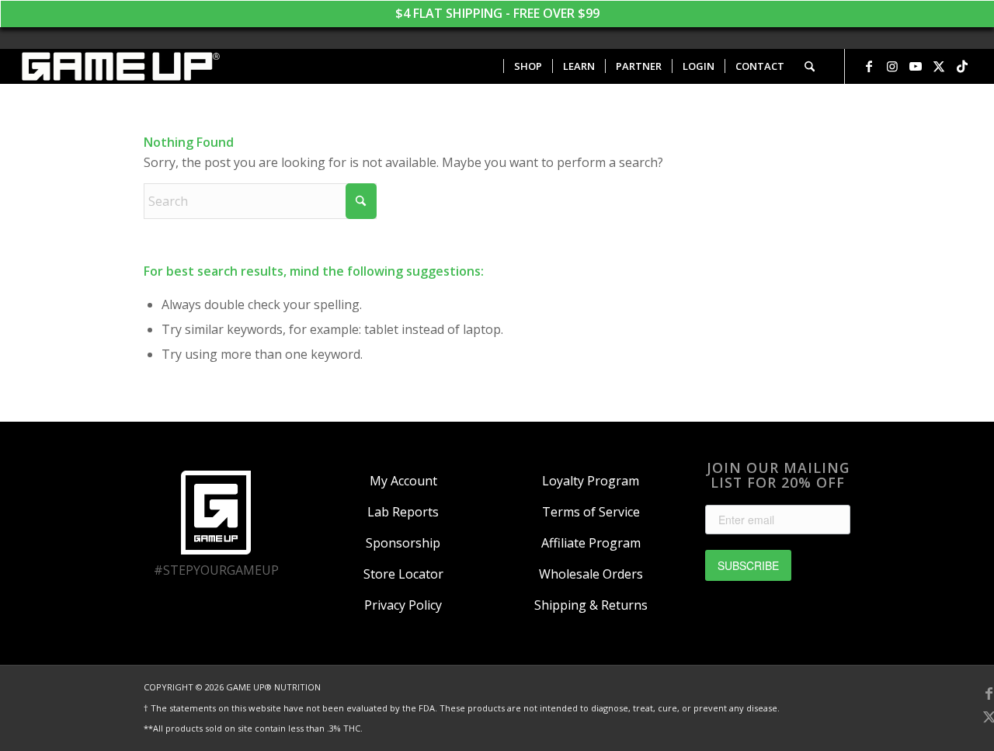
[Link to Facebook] (869, 66)
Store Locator (403, 573)
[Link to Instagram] (892, 66)
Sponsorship (403, 542)
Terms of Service (591, 511)
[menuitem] (527, 66)
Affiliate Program (591, 542)
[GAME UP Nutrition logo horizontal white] (120, 66)
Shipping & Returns (591, 605)
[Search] (809, 66)
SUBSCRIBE (748, 565)
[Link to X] (939, 66)
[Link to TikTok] (962, 66)
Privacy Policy (403, 605)
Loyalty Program (590, 480)
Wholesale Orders (591, 573)
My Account (403, 480)
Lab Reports (403, 511)
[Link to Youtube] (915, 66)
